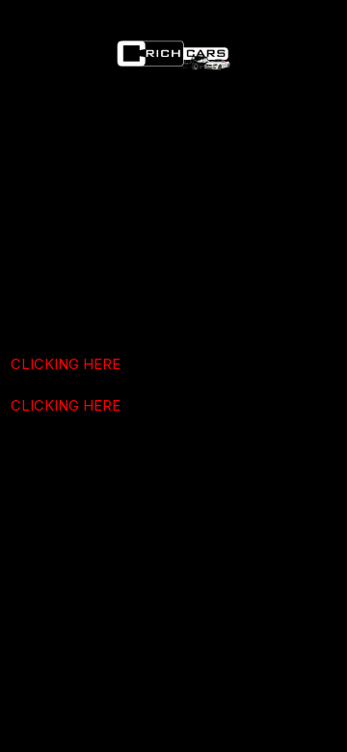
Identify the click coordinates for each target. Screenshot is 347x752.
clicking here (65, 364)
